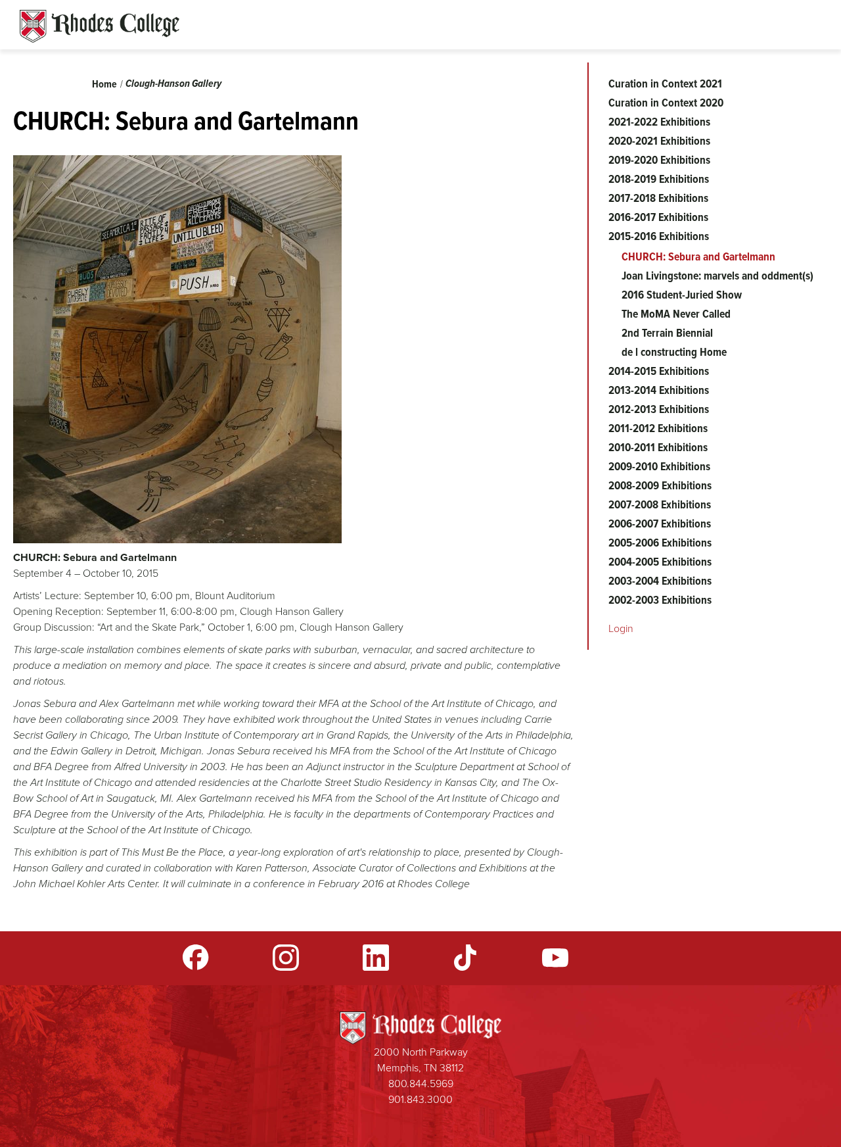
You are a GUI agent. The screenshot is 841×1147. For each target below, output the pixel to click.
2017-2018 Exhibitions (658, 198)
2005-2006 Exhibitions (660, 542)
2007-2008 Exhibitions (659, 504)
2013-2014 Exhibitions (658, 390)
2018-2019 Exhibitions (658, 178)
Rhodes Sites (99, 26)
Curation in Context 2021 (665, 83)
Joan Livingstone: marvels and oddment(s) (717, 275)
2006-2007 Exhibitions (659, 523)
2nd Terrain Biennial (667, 332)
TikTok (465, 957)
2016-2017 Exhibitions (658, 217)
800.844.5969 (420, 1083)
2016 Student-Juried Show (682, 294)
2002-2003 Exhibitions (660, 599)
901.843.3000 (420, 1099)
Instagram (286, 957)
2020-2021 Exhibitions (659, 140)
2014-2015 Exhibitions (658, 370)
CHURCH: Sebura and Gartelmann (698, 256)
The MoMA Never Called (676, 313)
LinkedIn (376, 957)
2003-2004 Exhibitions (660, 580)
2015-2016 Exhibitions (658, 236)
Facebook (196, 957)
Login (620, 628)
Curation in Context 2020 (665, 102)
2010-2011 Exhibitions (658, 447)
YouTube (555, 957)
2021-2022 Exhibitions (659, 121)
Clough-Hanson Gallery (173, 83)
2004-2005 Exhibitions (660, 561)
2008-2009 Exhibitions (660, 485)
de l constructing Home (674, 351)
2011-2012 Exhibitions (658, 428)
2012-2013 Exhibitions (658, 409)
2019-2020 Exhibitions (659, 159)
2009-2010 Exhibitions (659, 466)
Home (104, 83)
